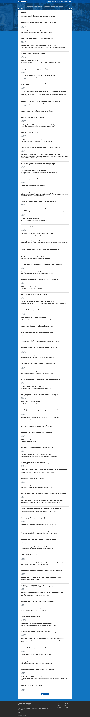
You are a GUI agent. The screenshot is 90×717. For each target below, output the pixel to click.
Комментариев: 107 (23, 451)
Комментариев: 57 (23, 405)
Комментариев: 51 (23, 321)
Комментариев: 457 (23, 174)
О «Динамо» (54, 1)
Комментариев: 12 (23, 528)
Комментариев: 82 (23, 189)
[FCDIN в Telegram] (71, 8)
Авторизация (21, 8)
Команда (58, 1)
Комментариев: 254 (23, 589)
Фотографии (66, 1)
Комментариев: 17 (23, 368)
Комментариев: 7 (23, 268)
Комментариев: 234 (23, 635)
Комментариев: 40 (23, 35)
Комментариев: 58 (23, 253)
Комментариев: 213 (23, 344)
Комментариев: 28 (23, 27)
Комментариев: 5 (23, 276)
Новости (49, 1)
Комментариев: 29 (23, 205)
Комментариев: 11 (23, 42)
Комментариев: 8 (23, 167)
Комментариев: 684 (23, 352)
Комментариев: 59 (23, 261)
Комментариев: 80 (23, 215)
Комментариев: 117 (23, 198)
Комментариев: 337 (23, 136)
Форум (70, 1)
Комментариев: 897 (23, 466)
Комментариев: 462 (23, 129)
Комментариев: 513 (23, 605)
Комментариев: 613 (23, 690)
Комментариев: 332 (23, 64)
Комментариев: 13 (23, 421)
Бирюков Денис (25, 715)
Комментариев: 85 (23, 414)
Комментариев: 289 (23, 246)
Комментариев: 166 (23, 79)
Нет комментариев (23, 314)
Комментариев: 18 (23, 121)
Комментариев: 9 (23, 673)
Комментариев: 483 (23, 436)
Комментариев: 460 (23, 57)
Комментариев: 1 (23, 298)
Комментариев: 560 (23, 19)
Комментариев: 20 (23, 551)
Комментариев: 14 (23, 237)
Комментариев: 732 (23, 230)
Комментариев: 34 (23, 482)
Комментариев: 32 (23, 114)
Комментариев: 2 (23, 521)
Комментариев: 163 (23, 497)
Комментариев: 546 (23, 543)
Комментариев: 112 (23, 620)
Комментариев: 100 (23, 398)
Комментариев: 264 (23, 182)
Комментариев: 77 (23, 658)
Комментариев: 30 (23, 72)
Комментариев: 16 (23, 151)
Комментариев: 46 (23, 383)
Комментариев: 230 (23, 536)
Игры (62, 1)
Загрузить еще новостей (45, 694)
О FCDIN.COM (66, 707)
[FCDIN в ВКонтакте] (69, 8)
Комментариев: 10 (23, 88)
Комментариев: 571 (23, 283)
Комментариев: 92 (23, 106)
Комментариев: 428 (23, 682)
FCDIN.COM (22, 1)
